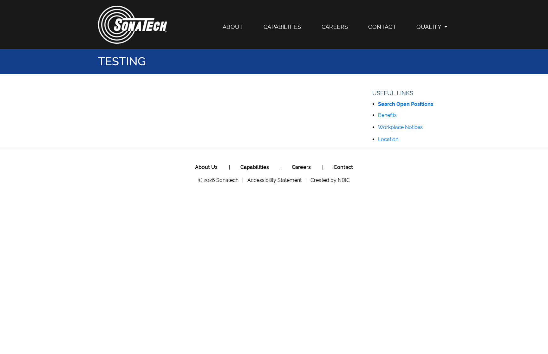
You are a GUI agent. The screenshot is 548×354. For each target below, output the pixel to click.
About (233, 26)
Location (388, 139)
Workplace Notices (400, 127)
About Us (206, 167)
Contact (382, 26)
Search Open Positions (405, 104)
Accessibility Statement (274, 180)
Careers (335, 26)
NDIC (344, 180)
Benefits (387, 115)
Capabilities (282, 26)
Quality (428, 26)
